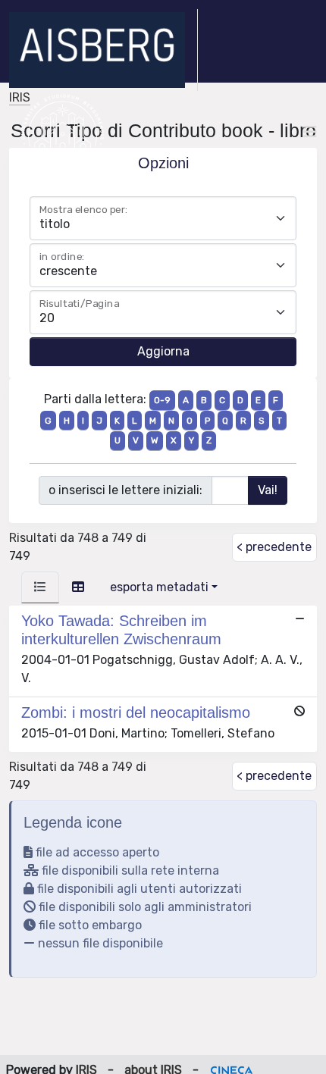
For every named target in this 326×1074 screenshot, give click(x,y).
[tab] (40, 587)
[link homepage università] (62, 132)
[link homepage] (103, 50)
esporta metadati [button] (159, 587)
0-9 (162, 400)
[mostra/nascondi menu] (310, 131)
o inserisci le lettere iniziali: (125, 490)
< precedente (274, 547)
